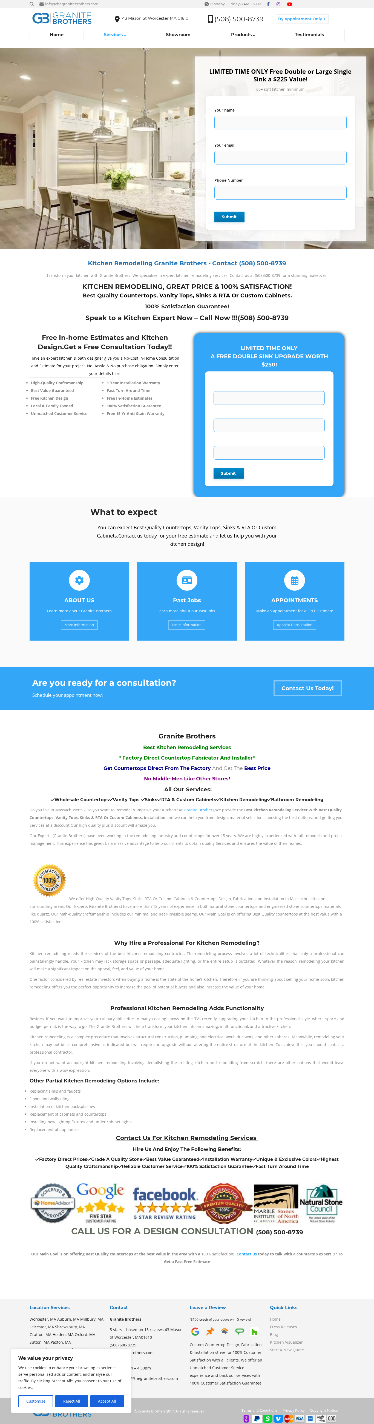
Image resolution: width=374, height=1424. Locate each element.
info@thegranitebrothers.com (150, 1378)
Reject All (71, 1401)
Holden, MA (63, 1334)
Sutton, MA (40, 1342)
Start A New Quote (287, 1349)
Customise (35, 1401)
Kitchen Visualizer (286, 1342)
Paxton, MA (61, 1342)
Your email (224, 145)
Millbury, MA (91, 1319)
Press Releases (283, 1326)
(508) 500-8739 (263, 318)
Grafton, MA (40, 1334)
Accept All (107, 1401)
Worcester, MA (43, 1319)
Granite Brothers (199, 809)
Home (275, 1319)
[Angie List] (239, 1335)
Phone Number (228, 180)
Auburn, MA (68, 1319)
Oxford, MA (85, 1334)
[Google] (195, 1335)
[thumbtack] (210, 1335)
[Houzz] (254, 1335)
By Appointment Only (300, 18)
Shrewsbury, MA (70, 1326)
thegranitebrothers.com (132, 1352)
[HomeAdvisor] (224, 1335)
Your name (224, 110)
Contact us (247, 1254)
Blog (274, 1334)
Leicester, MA (42, 1326)
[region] (71, 1381)
